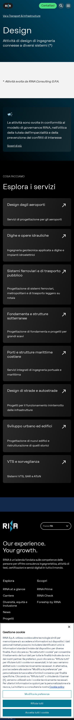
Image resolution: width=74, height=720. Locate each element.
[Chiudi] (69, 627)
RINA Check (45, 595)
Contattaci (47, 5)
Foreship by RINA (49, 602)
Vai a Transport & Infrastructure (21, 16)
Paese (48, 526)
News (6, 612)
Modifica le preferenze (37, 694)
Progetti (8, 618)
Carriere (8, 595)
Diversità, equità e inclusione (15, 603)
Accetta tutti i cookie (37, 712)
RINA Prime (44, 589)
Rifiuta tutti (37, 703)
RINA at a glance (14, 589)
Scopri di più (14, 145)
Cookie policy (56, 687)
